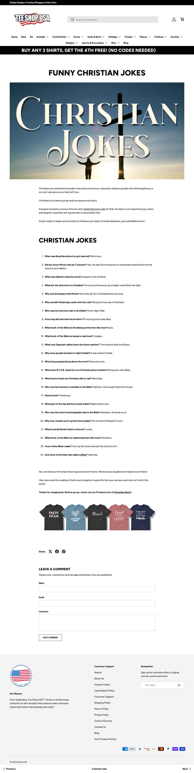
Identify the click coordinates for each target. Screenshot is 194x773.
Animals (40, 36)
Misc (113, 42)
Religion (70, 42)
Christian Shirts (122, 492)
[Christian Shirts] (97, 515)
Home (14, 36)
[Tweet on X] (50, 551)
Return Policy (101, 708)
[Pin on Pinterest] (63, 551)
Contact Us (100, 726)
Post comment (50, 637)
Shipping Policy (102, 702)
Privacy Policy (101, 714)
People (128, 36)
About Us (99, 678)
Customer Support (104, 696)
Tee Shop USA (21, 762)
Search (98, 672)
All (31, 36)
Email (41, 597)
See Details (166, 50)
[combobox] (113, 19)
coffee (82, 454)
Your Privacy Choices (105, 738)
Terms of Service (103, 720)
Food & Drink (59, 36)
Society (175, 36)
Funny (77, 36)
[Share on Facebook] (57, 551)
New (23, 36)
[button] (182, 19)
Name (41, 583)
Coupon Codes (102, 684)
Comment (43, 611)
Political (158, 36)
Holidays (112, 36)
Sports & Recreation (93, 42)
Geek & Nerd (94, 36)
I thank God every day (94, 208)
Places (143, 36)
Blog (126, 42)
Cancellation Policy (104, 690)
